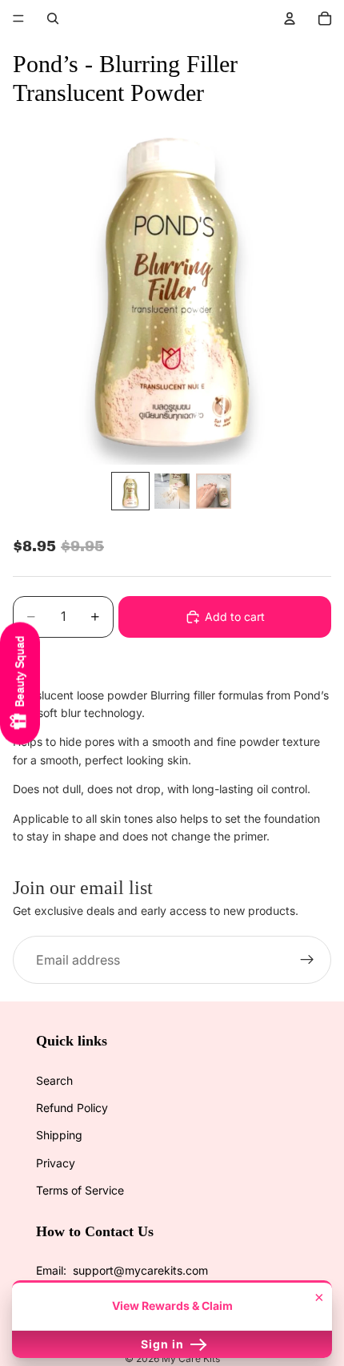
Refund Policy (72, 1107)
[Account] (289, 18)
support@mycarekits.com (140, 1270)
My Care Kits (191, 1358)
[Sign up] (307, 960)
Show (20, 683)
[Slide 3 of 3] (213, 491)
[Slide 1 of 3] (130, 491)
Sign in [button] (164, 1344)
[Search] (52, 18)
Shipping (59, 1135)
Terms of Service (80, 1190)
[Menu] (18, 18)
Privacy (55, 1163)
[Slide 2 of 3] (172, 491)
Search (54, 1080)
